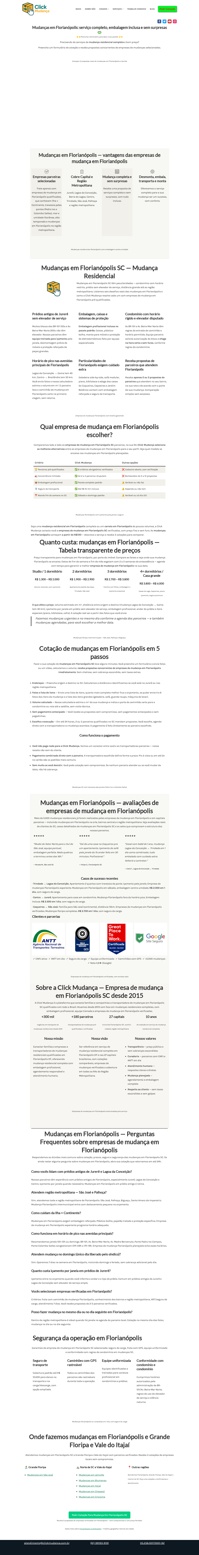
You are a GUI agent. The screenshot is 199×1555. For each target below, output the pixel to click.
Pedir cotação (167, 8)
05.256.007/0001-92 (152, 1543)
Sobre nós (90, 9)
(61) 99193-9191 (99, 1543)
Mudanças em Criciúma (92, 1496)
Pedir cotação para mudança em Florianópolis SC (99, 1515)
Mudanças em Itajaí (90, 1485)
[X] (164, 21)
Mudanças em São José (40, 1474)
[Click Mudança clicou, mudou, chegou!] (36, 8)
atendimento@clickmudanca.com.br (46, 1543)
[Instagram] (175, 21)
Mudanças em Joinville (91, 1474)
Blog (152, 9)
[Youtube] (170, 21)
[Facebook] (159, 21)
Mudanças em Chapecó (92, 1491)
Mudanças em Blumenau (93, 1480)
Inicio (78, 9)
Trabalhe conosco (136, 9)
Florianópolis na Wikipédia (90, 1529)
